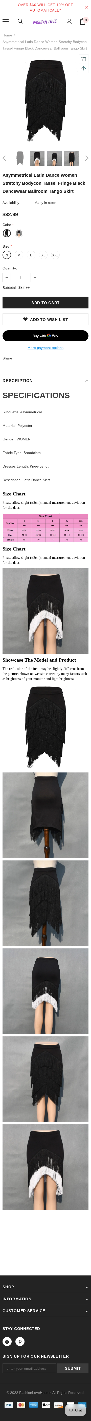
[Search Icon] (20, 21)
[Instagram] (7, 1341)
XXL (55, 255)
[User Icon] (69, 21)
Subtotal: (10, 288)
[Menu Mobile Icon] (6, 21)
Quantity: (10, 268)
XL (43, 255)
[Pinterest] (20, 1341)
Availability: (11, 203)
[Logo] (45, 21)
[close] (86, 7)
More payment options (45, 348)
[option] (45, 101)
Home (7, 35)
